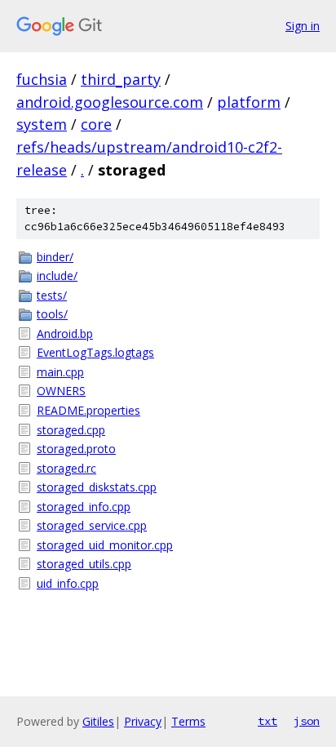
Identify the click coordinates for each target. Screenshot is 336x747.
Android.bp (65, 333)
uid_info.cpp (68, 583)
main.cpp (60, 372)
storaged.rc (66, 468)
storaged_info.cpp (83, 506)
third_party (121, 79)
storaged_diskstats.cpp (97, 487)
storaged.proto (76, 448)
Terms (188, 721)
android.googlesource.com (109, 102)
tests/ (52, 295)
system (41, 124)
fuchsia (41, 79)
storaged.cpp (71, 430)
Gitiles (98, 721)
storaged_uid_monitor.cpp (105, 545)
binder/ (55, 257)
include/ (57, 275)
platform (249, 102)
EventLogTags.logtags (95, 352)
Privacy (142, 721)
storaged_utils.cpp (84, 563)
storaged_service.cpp (92, 525)
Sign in (302, 25)
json (307, 721)
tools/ (52, 314)
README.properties (88, 410)
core (96, 124)
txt (267, 721)
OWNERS (61, 390)
